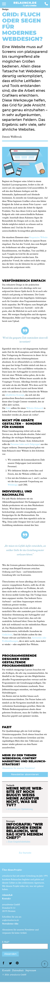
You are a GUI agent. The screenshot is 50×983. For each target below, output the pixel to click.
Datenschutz (18, 970)
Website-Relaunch (34, 408)
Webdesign (13, 484)
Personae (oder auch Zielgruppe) (25, 444)
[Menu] (4, 4)
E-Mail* (5, 941)
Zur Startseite (25, 852)
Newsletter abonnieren (25, 774)
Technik (10, 785)
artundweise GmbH (18, 975)
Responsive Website (38, 237)
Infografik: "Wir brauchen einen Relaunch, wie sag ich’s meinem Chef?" (24, 831)
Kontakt (6, 970)
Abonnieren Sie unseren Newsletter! (18, 767)
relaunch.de (25, 2)
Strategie (10, 821)
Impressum (30, 970)
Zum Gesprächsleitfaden (19, 841)
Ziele (8, 408)
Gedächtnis (7, 634)
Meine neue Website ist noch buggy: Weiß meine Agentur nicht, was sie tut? (24, 796)
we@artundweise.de (10, 920)
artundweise (7, 876)
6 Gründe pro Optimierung (20, 808)
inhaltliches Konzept (14, 394)
